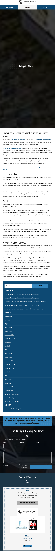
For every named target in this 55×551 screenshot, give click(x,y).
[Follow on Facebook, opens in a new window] (24, 546)
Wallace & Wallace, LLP (18, 139)
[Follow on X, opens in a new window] (27, 546)
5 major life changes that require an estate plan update (22, 298)
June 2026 (7, 320)
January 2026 (8, 331)
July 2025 (7, 346)
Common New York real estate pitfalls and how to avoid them (24, 309)
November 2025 (9, 335)
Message (5, 450)
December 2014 (9, 387)
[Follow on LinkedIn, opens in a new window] (30, 546)
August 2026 (8, 316)
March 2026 (8, 327)
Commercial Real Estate (12, 394)
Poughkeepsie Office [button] (27, 502)
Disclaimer (5, 465)
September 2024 (10, 364)
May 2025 (7, 350)
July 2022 (7, 372)
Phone (38, 442)
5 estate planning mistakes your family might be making (22, 294)
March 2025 (8, 353)
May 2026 (7, 324)
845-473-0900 (20, 423)
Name (4, 442)
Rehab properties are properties (12, 148)
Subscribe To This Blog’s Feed (14, 409)
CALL (46, 7)
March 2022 (8, 379)
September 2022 (10, 368)
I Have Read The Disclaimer (25, 466)
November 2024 (9, 361)
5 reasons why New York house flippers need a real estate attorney (25, 301)
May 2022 (7, 375)
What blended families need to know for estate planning (22, 305)
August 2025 (8, 342)
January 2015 (8, 383)
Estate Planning (9, 398)
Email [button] (28, 7)
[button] (9, 7)
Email (22, 442)
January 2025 (8, 357)
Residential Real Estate (43, 139)
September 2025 (10, 338)
